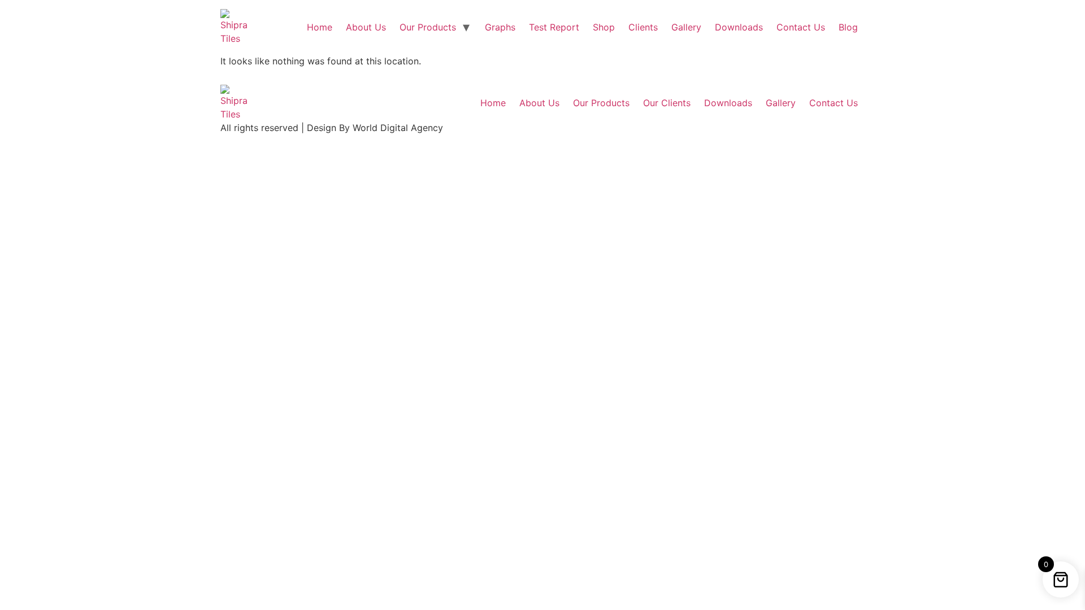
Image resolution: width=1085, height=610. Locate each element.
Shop (604, 27)
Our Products (428, 27)
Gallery (686, 27)
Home (319, 27)
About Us (366, 27)
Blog (848, 27)
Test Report (554, 27)
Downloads (739, 27)
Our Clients (667, 102)
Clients (643, 27)
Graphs (500, 27)
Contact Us (800, 27)
